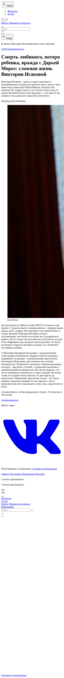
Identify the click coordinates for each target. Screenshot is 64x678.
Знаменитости (16, 49)
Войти (4, 23)
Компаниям (28, 474)
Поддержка (16, 474)
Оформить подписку (20, 23)
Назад (9, 6)
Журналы (12, 11)
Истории (40, 474)
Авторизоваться (9, 400)
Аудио (10, 14)
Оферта (5, 474)
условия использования (44, 468)
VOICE (5, 49)
